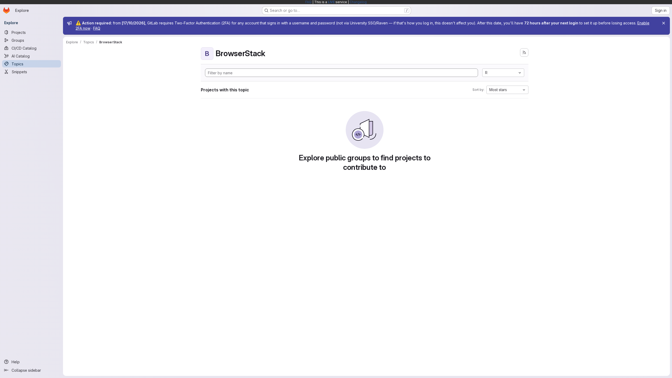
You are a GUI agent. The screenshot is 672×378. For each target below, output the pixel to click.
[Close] (663, 23)
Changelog (358, 2)
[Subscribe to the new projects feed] (524, 52)
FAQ (308, 2)
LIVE (331, 2)
